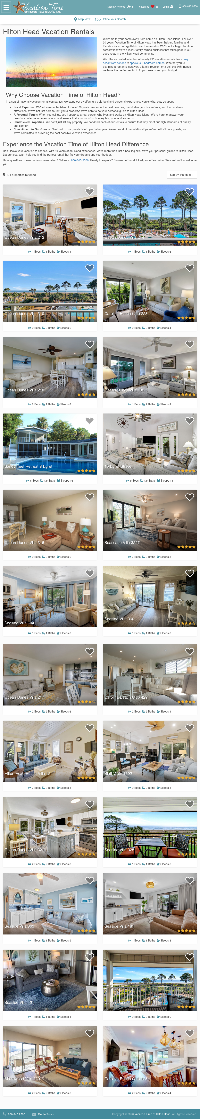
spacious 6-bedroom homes (147, 63)
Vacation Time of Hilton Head (153, 1114)
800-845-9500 (80, 160)
